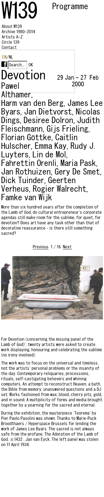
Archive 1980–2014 (18, 31)
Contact (9, 47)
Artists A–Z (12, 37)
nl (11, 57)
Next (67, 246)
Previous (41, 246)
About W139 (12, 26)
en (4, 57)
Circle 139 (10, 42)
